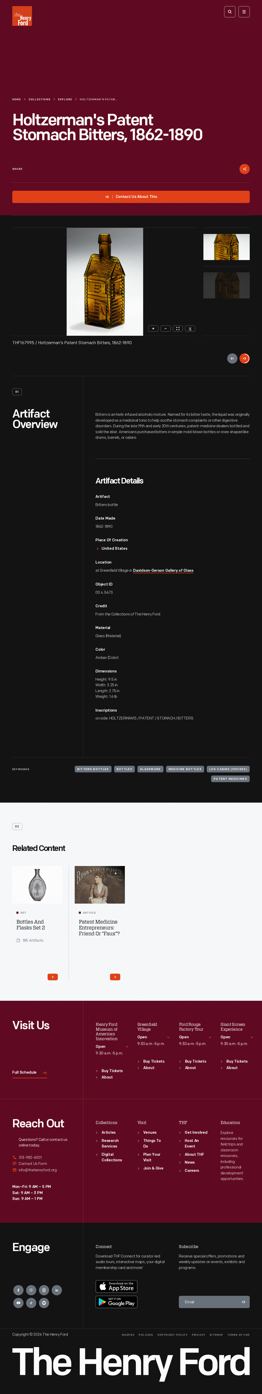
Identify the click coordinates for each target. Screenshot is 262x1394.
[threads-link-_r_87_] (44, 1290)
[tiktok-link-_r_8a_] (31, 1303)
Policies (146, 1335)
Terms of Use (238, 1335)
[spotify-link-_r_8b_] (44, 1303)
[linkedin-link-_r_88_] (57, 1290)
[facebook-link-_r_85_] (18, 1290)
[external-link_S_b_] (41, 1164)
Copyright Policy (172, 1335)
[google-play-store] (116, 1302)
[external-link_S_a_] (41, 1158)
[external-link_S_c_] (41, 1170)
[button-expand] (116, 873)
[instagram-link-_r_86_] (31, 1290)
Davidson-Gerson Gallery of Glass (163, 571)
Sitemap (216, 1335)
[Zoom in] (153, 328)
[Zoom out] (165, 328)
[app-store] (116, 1286)
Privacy (198, 1335)
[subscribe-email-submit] (243, 1302)
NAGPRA (128, 1335)
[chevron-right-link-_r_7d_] (53, 977)
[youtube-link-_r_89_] (18, 1303)
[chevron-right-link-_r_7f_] (115, 977)
